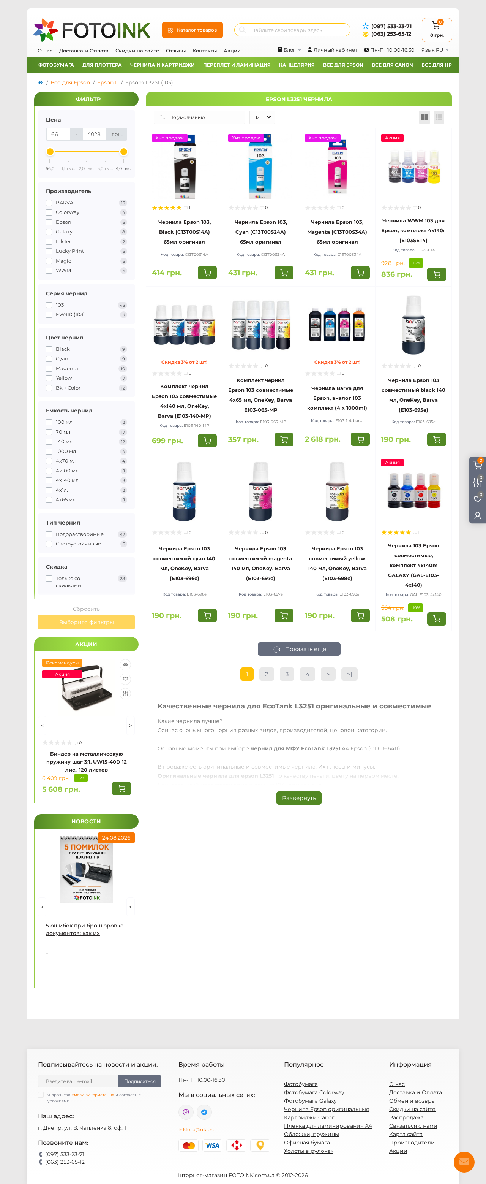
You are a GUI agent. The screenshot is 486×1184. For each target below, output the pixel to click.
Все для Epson (343, 65)
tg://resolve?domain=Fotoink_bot (204, 1112)
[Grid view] (424, 117)
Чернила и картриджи (162, 65)
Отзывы (176, 51)
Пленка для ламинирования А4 (328, 1125)
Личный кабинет (335, 50)
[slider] (50, 151)
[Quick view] (125, 664)
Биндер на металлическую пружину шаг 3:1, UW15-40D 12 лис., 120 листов (86, 762)
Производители (412, 1142)
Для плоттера (102, 65)
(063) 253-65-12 (391, 33)
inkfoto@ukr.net (198, 1129)
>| (349, 674)
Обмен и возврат (413, 1100)
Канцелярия (297, 65)
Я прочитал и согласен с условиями (94, 1097)
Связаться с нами (413, 1125)
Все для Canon (392, 65)
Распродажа (406, 1117)
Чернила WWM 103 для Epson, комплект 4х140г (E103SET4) (413, 230)
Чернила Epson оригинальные (326, 1109)
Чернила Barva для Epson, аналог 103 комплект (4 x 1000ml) (337, 398)
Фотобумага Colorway (314, 1092)
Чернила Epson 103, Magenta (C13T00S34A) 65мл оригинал (337, 232)
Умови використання (92, 1094)
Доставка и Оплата (84, 51)
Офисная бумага (307, 1142)
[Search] (242, 29)
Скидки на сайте (137, 51)
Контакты (205, 51)
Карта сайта (406, 1134)
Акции (232, 51)
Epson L (107, 82)
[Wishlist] (125, 679)
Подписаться (140, 1081)
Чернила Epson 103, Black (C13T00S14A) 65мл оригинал (184, 232)
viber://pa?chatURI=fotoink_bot (186, 1112)
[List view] (439, 117)
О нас (45, 51)
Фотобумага (56, 65)
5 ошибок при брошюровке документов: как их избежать (85, 929)
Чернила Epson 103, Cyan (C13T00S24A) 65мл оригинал (261, 232)
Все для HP (436, 65)
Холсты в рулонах (308, 1151)
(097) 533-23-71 (391, 26)
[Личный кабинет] (477, 515)
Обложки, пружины (311, 1134)
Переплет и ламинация (237, 65)
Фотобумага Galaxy (310, 1100)
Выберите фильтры (86, 622)
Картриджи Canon (309, 1117)
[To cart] (121, 788)
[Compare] (125, 693)
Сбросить (86, 608)
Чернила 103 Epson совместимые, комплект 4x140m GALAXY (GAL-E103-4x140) (413, 565)
